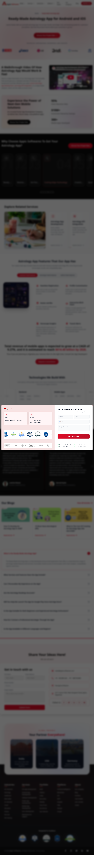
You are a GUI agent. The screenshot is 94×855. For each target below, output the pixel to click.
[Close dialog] (89, 407)
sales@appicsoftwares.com (13, 420)
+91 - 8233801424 (35, 420)
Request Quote (73, 436)
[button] (60, 422)
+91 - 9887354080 (35, 422)
